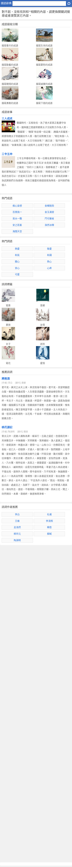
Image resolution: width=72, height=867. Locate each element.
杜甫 (49, 514)
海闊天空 (17, 231)
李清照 (49, 521)
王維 (17, 521)
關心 (17, 261)
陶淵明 (17, 540)
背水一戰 (17, 218)
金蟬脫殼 (49, 205)
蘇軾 (49, 533)
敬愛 (49, 248)
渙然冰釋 (49, 225)
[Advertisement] (36, 703)
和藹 (49, 255)
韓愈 (49, 527)
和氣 (17, 255)
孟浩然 (17, 527)
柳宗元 (17, 533)
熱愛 (17, 248)
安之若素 (17, 225)
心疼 (49, 268)
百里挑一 (17, 212)
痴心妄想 (17, 205)
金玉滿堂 (49, 212)
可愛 (17, 274)
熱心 (49, 261)
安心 (17, 268)
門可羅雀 (49, 218)
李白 (17, 514)
